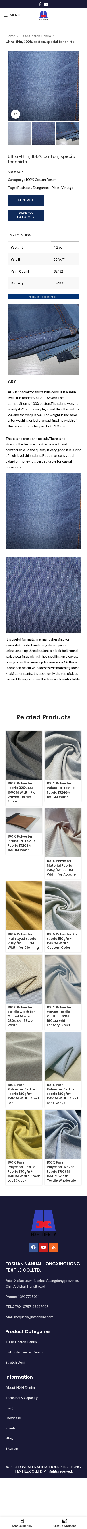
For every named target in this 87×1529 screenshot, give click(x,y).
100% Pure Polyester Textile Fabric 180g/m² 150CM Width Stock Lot (24, 1094)
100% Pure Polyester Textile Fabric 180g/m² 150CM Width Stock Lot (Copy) (63, 1094)
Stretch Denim (16, 1362)
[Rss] (53, 1247)
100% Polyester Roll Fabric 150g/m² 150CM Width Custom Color (63, 941)
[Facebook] (33, 1247)
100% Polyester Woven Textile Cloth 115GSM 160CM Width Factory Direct (59, 1016)
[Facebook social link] (40, 4)
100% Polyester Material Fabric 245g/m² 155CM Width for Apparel (62, 867)
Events (11, 1428)
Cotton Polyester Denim (24, 1352)
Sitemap (12, 1448)
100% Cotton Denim (36, 36)
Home (11, 36)
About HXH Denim (20, 1387)
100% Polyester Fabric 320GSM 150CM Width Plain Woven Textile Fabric (23, 792)
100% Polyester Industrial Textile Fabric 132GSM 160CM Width (61, 790)
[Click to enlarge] (15, 114)
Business (24, 187)
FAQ (9, 1407)
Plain (55, 187)
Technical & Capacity (22, 1397)
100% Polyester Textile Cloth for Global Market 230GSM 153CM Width (21, 1016)
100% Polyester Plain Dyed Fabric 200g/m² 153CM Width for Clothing (23, 941)
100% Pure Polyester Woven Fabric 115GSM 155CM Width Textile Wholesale (61, 1171)
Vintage (67, 187)
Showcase (13, 1418)
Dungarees (41, 187)
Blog (9, 1438)
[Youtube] (43, 1247)
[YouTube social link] (46, 4)
